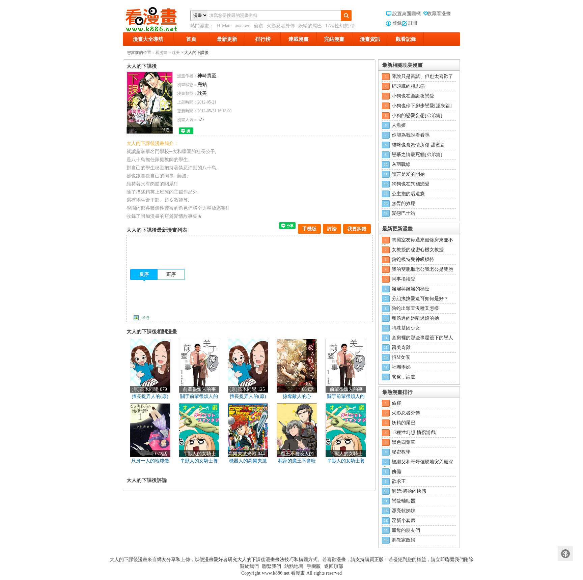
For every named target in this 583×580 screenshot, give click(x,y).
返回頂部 (333, 566)
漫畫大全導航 (148, 39)
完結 (202, 84)
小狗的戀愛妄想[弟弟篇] (417, 115)
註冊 (413, 23)
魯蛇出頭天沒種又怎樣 (415, 308)
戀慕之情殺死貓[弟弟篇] (417, 154)
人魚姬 (399, 125)
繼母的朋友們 (406, 530)
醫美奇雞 (401, 347)
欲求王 (399, 481)
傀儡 (396, 471)
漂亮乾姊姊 (403, 510)
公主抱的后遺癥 (408, 193)
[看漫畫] (156, 17)
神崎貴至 (206, 75)
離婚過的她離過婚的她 (415, 318)
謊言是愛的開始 (408, 174)
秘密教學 (401, 452)
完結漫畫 (334, 39)
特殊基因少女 (406, 327)
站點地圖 (293, 566)
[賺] (565, 553)
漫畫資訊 (370, 39)
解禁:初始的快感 (409, 491)
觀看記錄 (406, 39)
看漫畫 (161, 52)
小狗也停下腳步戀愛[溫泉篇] (422, 105)
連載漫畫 (298, 39)
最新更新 (227, 39)
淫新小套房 (403, 520)
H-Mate (224, 25)
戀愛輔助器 (403, 500)
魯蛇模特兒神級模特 (413, 259)
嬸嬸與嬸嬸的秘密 (410, 288)
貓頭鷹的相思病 (408, 86)
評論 (332, 228)
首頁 (191, 39)
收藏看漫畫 (439, 13)
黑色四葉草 (403, 442)
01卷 (146, 317)
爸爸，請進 (403, 376)
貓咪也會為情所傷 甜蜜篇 (418, 144)
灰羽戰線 (401, 164)
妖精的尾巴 (310, 25)
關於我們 (249, 566)
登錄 (397, 23)
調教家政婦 (403, 540)
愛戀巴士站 (403, 213)
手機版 (309, 228)
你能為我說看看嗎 (410, 135)
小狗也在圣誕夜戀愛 (413, 95)
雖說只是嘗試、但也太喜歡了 (422, 76)
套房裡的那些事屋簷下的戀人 (422, 337)
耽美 (176, 52)
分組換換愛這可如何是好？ (420, 298)
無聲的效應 (403, 203)
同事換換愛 (403, 279)
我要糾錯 (357, 228)
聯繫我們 (271, 566)
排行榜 (263, 39)
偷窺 (258, 25)
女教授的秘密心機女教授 (418, 249)
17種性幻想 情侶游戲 (414, 432)
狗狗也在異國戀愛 (410, 183)
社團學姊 (401, 367)
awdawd (242, 25)
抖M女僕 (401, 357)
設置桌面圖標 (406, 13)
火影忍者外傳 (281, 25)
